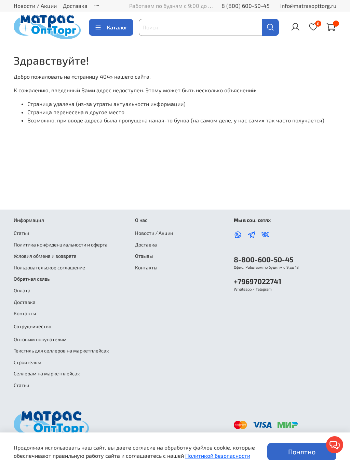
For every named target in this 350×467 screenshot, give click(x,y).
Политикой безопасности (217, 455)
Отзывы (144, 256)
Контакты (25, 313)
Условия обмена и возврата (45, 256)
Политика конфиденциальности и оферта (61, 245)
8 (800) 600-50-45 (245, 5)
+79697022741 (257, 281)
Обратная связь (32, 279)
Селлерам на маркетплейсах (47, 373)
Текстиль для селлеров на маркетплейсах (61, 350)
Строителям (27, 362)
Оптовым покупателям (40, 339)
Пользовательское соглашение (49, 267)
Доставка (75, 5)
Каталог (117, 27)
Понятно (301, 452)
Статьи (21, 233)
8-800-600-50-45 (263, 259)
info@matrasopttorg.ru (308, 5)
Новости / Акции (35, 5)
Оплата (22, 290)
